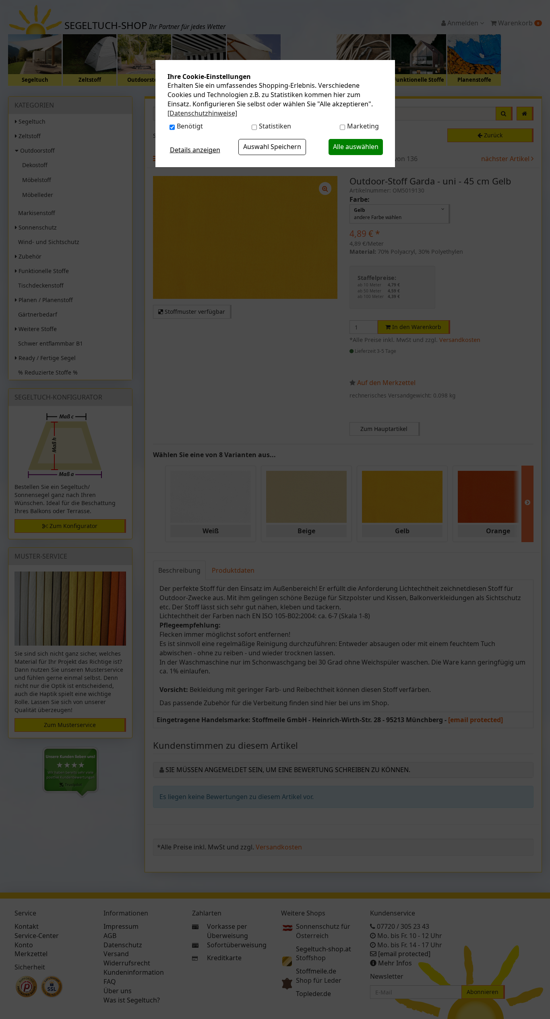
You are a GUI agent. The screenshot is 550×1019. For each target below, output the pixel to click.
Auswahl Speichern (272, 146)
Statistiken (275, 126)
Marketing (363, 126)
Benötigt (190, 126)
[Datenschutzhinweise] (202, 113)
